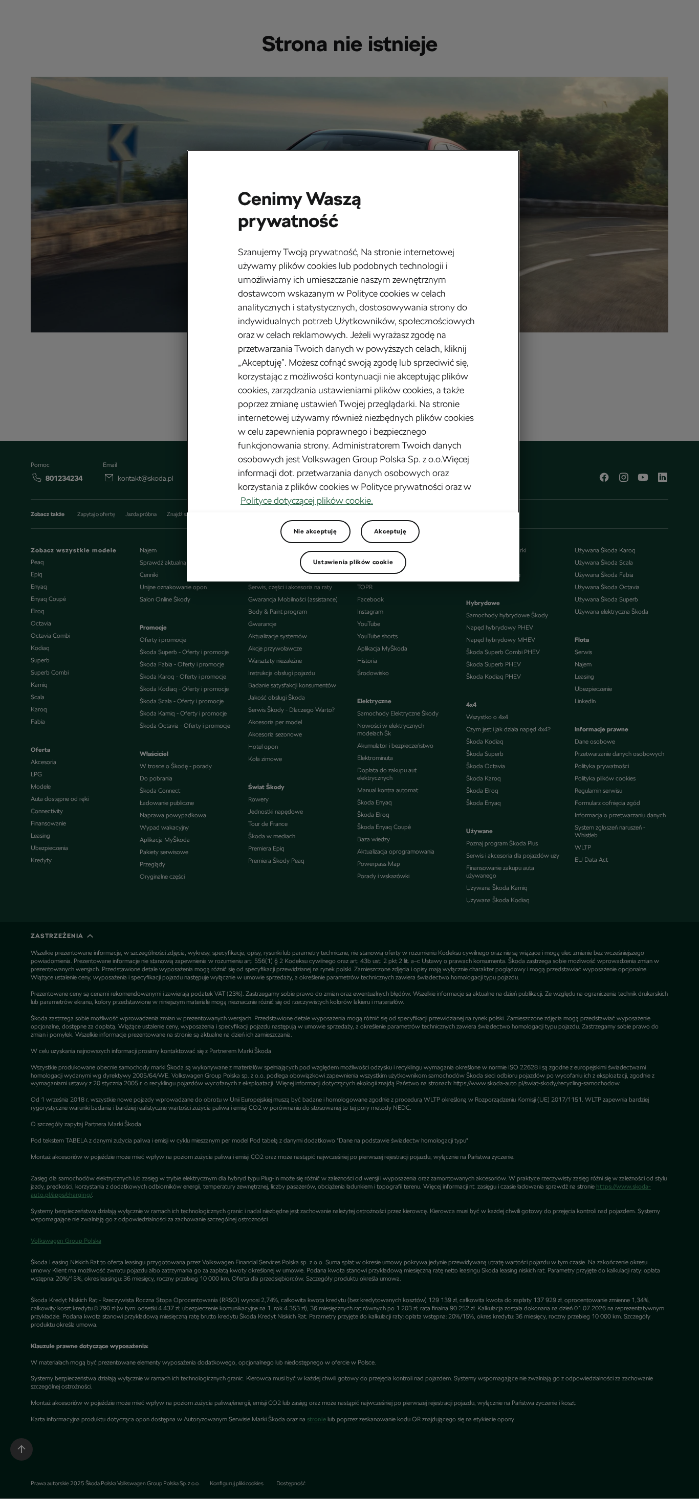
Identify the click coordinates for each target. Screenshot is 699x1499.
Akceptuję (390, 531)
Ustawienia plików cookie (353, 562)
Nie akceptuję (315, 531)
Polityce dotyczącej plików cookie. (307, 500)
